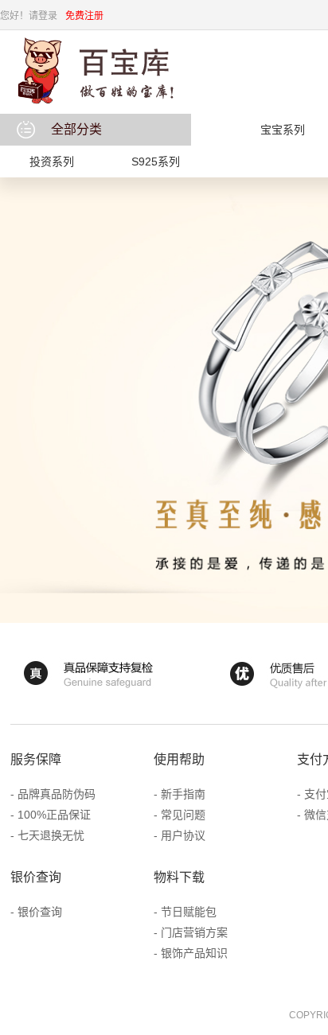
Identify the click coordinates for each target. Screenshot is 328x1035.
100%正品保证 (54, 814)
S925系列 (155, 161)
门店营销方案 (194, 932)
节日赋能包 (189, 911)
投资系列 (51, 161)
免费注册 (84, 15)
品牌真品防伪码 (57, 794)
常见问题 (183, 814)
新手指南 (183, 794)
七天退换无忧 (51, 835)
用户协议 (183, 835)
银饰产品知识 (194, 953)
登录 (47, 15)
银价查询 (40, 911)
